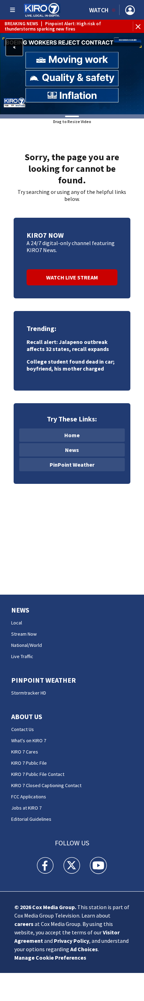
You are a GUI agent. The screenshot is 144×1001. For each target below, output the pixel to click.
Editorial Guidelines (31, 819)
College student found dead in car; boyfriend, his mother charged (71, 365)
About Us (26, 716)
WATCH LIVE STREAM (72, 277)
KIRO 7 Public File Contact (37, 774)
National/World (26, 645)
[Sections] (12, 9)
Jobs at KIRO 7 (26, 808)
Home (72, 435)
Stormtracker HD (28, 693)
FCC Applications (28, 796)
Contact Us (22, 729)
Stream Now (24, 634)
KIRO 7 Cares (24, 752)
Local (16, 623)
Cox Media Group (53, 907)
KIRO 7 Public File (29, 763)
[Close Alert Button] (139, 26)
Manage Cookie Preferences (50, 957)
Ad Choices (84, 949)
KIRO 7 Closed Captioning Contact (46, 785)
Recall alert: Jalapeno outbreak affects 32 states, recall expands (68, 345)
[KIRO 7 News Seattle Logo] (42, 10)
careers (24, 923)
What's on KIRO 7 (28, 740)
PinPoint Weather (72, 464)
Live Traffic (22, 656)
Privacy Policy (71, 940)
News (72, 449)
